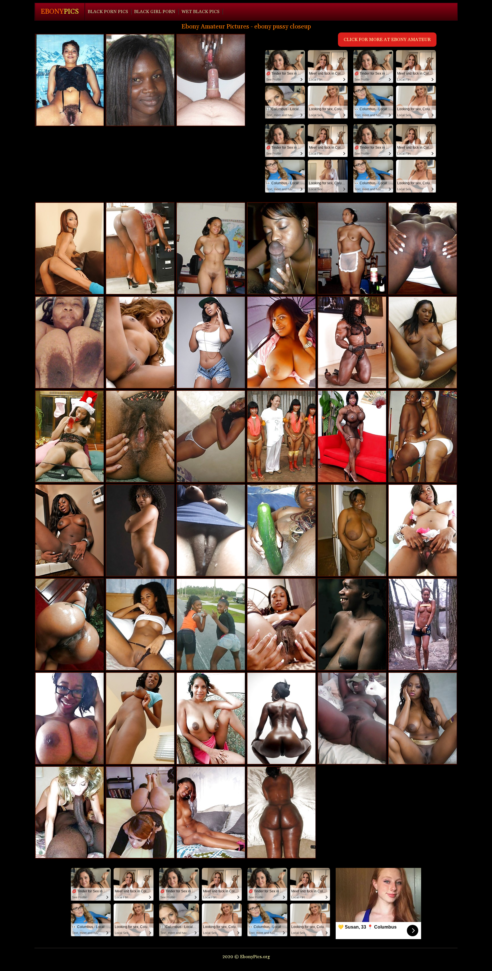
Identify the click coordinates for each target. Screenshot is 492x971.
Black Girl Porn (154, 12)
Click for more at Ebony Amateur (387, 39)
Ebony (60, 11)
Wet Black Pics (200, 12)
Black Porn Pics (108, 12)
